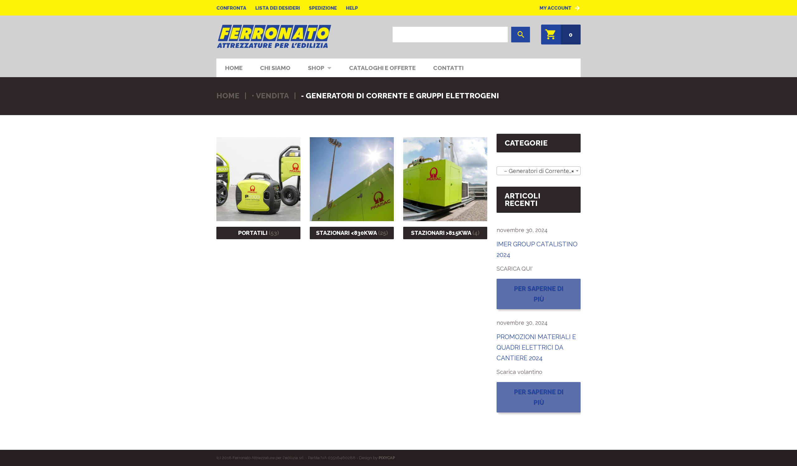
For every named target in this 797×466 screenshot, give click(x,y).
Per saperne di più (539, 294)
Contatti (448, 67)
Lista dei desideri (277, 8)
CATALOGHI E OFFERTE (382, 67)
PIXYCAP (387, 457)
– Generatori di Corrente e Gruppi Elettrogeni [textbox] (539, 171)
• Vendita (270, 95)
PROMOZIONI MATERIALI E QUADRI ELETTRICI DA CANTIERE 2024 (536, 347)
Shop (311, 67)
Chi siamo (275, 67)
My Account (556, 8)
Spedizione (323, 8)
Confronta (231, 8)
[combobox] (539, 170)
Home (234, 67)
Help (352, 8)
